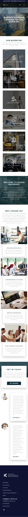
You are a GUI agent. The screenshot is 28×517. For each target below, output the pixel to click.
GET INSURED (14, 383)
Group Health (6, 485)
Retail (4, 495)
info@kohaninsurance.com (9, 501)
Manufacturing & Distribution (10, 492)
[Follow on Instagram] (4, 510)
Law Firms (5, 487)
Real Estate (5, 482)
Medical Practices (7, 490)
